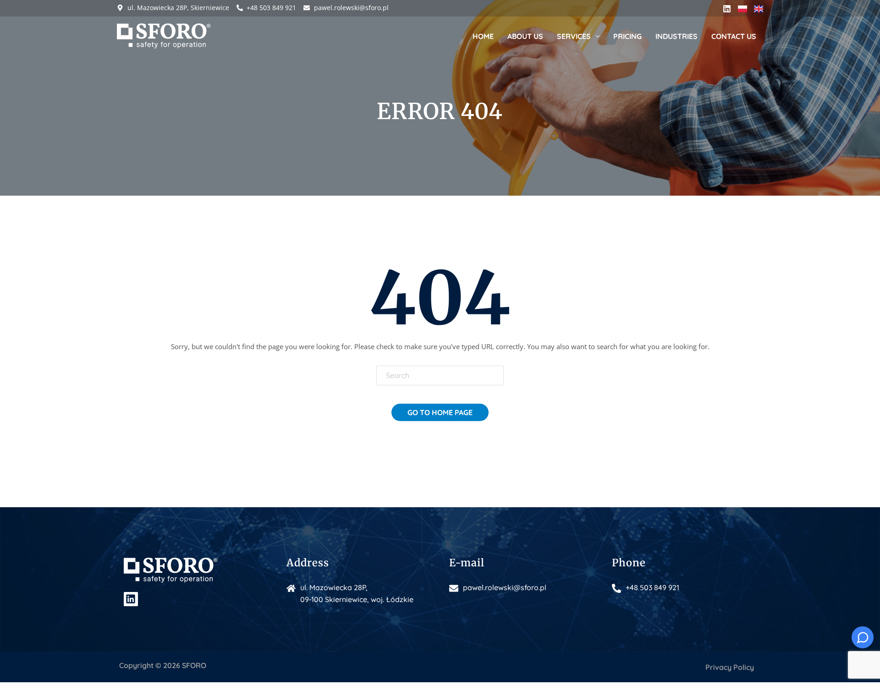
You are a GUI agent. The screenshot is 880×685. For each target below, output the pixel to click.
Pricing (627, 36)
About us (525, 36)
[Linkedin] (727, 9)
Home (483, 36)
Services (574, 36)
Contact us (733, 36)
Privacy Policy (729, 667)
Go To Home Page (440, 412)
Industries (676, 36)
